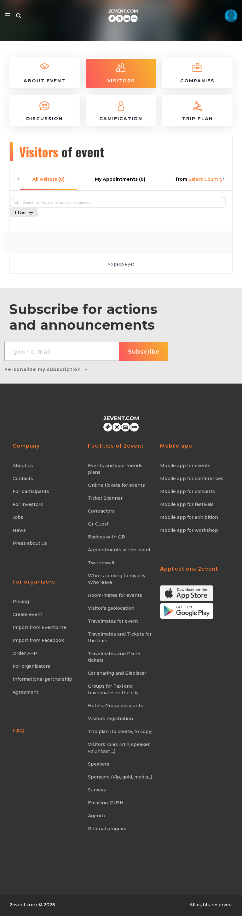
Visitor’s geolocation (111, 608)
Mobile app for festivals (187, 504)
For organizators (31, 666)
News (19, 530)
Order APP (25, 653)
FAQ (19, 731)
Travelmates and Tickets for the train (120, 637)
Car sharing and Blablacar (117, 673)
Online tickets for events (116, 485)
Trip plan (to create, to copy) (120, 731)
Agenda (96, 816)
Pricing (21, 601)
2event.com (23, 904)
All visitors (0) (48, 179)
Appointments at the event (119, 550)
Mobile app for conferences (191, 478)
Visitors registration (110, 718)
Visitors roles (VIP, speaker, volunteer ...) (119, 748)
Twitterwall (101, 563)
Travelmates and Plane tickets (114, 657)
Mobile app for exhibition (189, 517)
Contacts (23, 478)
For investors (28, 504)
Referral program (107, 828)
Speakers (98, 764)
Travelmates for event (113, 621)
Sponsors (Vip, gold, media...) (120, 777)
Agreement (25, 692)
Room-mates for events (115, 595)
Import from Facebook (38, 640)
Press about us (30, 543)
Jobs (18, 517)
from (199, 179)
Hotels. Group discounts (115, 705)
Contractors (101, 511)
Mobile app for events (185, 465)
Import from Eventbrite (39, 627)
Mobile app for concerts (187, 491)
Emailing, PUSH (106, 803)
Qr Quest (98, 524)
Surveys (97, 790)
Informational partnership (42, 679)
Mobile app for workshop (189, 530)
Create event (27, 614)
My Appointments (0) (120, 179)
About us (23, 465)
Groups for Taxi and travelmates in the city (113, 689)
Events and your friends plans (115, 469)
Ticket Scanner (105, 498)
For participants (31, 491)
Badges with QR (106, 537)
